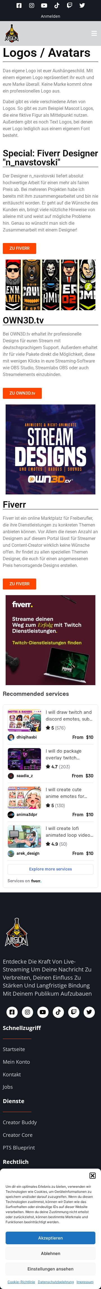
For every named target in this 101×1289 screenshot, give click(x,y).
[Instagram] (32, 5)
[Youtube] (44, 5)
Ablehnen (50, 1253)
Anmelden (50, 16)
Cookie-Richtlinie (21, 1282)
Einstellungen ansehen (50, 1269)
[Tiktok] (57, 5)
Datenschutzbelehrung (56, 1282)
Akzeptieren (50, 1238)
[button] (92, 1175)
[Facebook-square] (19, 5)
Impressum (85, 1282)
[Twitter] (82, 5)
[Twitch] (69, 5)
